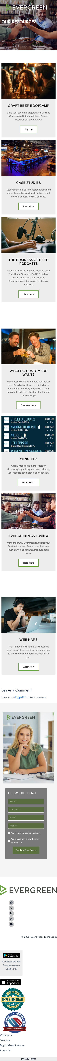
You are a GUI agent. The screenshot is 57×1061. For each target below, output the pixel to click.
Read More (28, 206)
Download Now (28, 405)
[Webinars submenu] (11, 1035)
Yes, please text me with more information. (25, 841)
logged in (20, 697)
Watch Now (28, 667)
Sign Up (29, 129)
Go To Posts (28, 482)
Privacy (25, 1059)
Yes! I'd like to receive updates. (25, 833)
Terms (32, 1059)
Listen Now (28, 294)
